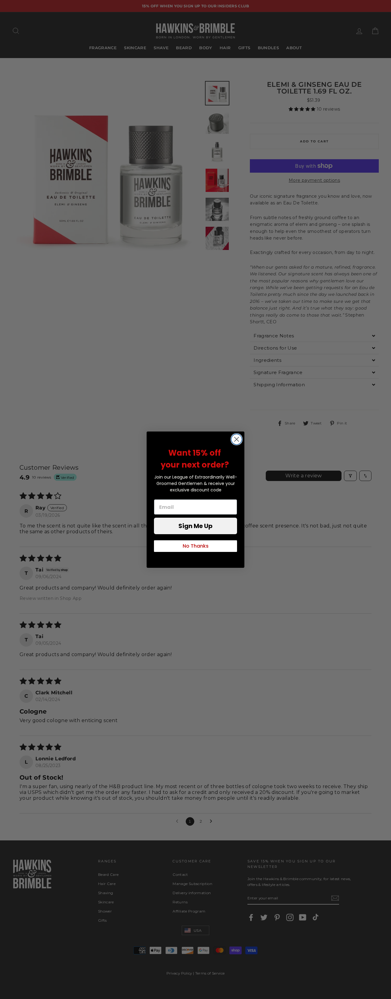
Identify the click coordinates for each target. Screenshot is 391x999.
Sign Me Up (195, 526)
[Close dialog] (236, 439)
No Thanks (196, 545)
